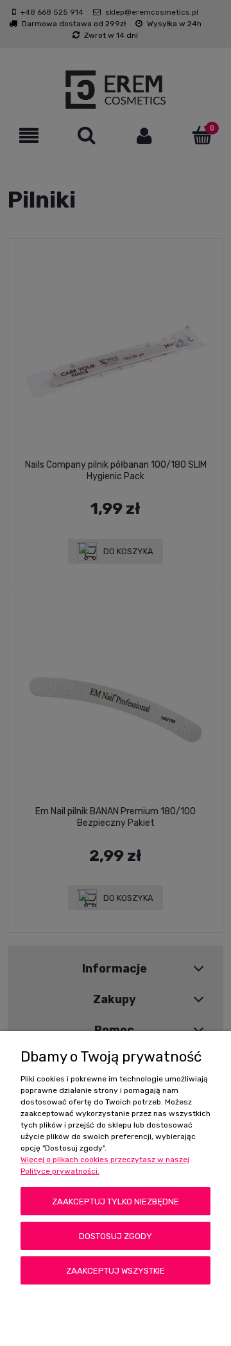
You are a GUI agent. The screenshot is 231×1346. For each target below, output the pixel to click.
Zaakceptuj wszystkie (115, 1271)
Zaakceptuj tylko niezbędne (115, 1201)
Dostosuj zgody (115, 1236)
